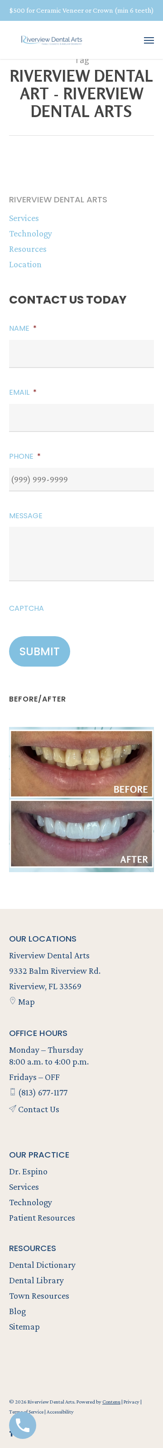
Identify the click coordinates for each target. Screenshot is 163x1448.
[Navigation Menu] (149, 39)
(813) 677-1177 (41, 1092)
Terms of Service (26, 1412)
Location (25, 264)
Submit (39, 651)
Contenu (111, 1402)
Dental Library (36, 1280)
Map (25, 1001)
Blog (17, 1311)
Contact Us (37, 1109)
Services (24, 218)
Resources (28, 249)
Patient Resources (42, 1217)
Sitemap (24, 1326)
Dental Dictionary (42, 1265)
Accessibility (60, 1412)
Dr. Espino (28, 1171)
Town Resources (39, 1296)
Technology (30, 233)
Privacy (132, 1402)
